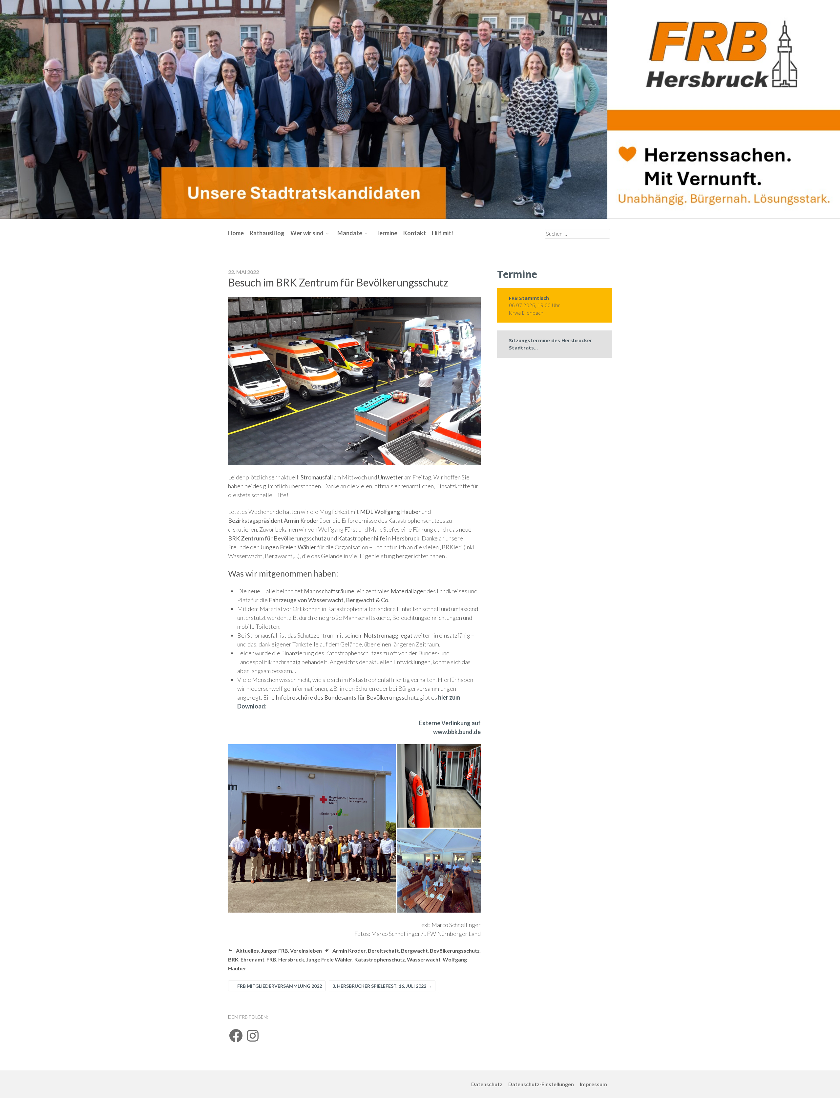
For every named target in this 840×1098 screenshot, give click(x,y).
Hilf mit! (442, 233)
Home (236, 233)
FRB (271, 959)
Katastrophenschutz (379, 959)
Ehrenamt (252, 959)
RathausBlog (267, 233)
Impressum (593, 1084)
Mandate (349, 233)
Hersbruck (291, 959)
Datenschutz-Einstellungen (541, 1084)
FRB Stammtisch (529, 298)
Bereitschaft (383, 950)
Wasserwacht (424, 959)
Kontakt (414, 233)
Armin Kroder (349, 950)
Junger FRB (274, 950)
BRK (233, 959)
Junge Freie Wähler (329, 959)
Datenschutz (486, 1084)
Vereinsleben (306, 950)
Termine (386, 233)
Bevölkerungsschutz (455, 950)
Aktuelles (247, 950)
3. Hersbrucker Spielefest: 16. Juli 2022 (382, 986)
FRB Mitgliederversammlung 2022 (277, 986)
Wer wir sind (307, 233)
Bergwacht (414, 950)
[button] (312, 828)
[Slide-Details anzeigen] (420, 109)
